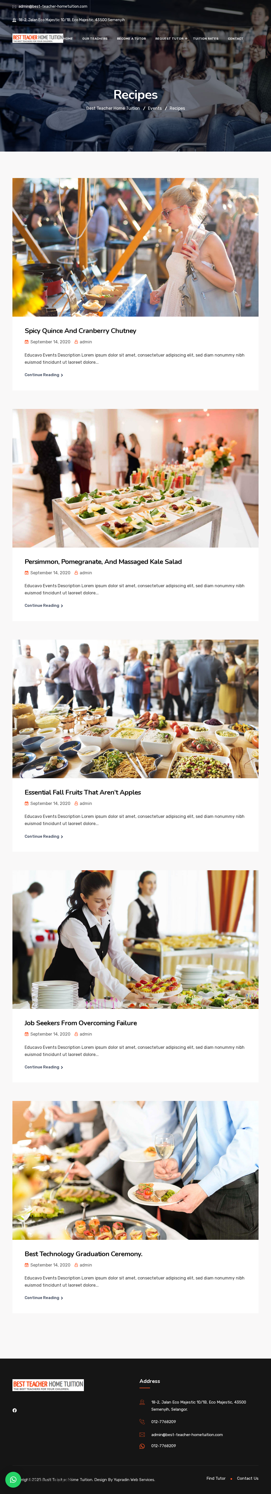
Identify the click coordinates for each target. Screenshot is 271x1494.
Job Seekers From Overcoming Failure (81, 1023)
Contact (235, 38)
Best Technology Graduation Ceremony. (83, 1254)
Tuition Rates (205, 38)
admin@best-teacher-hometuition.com (53, 6)
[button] (13, 1480)
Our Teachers (94, 38)
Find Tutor (215, 1478)
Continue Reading (42, 374)
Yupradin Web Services (134, 1479)
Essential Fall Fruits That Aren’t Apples (83, 792)
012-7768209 (163, 1421)
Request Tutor (169, 38)
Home (68, 38)
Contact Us (248, 1478)
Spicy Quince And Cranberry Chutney (80, 330)
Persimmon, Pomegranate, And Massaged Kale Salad (103, 561)
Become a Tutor (131, 38)
